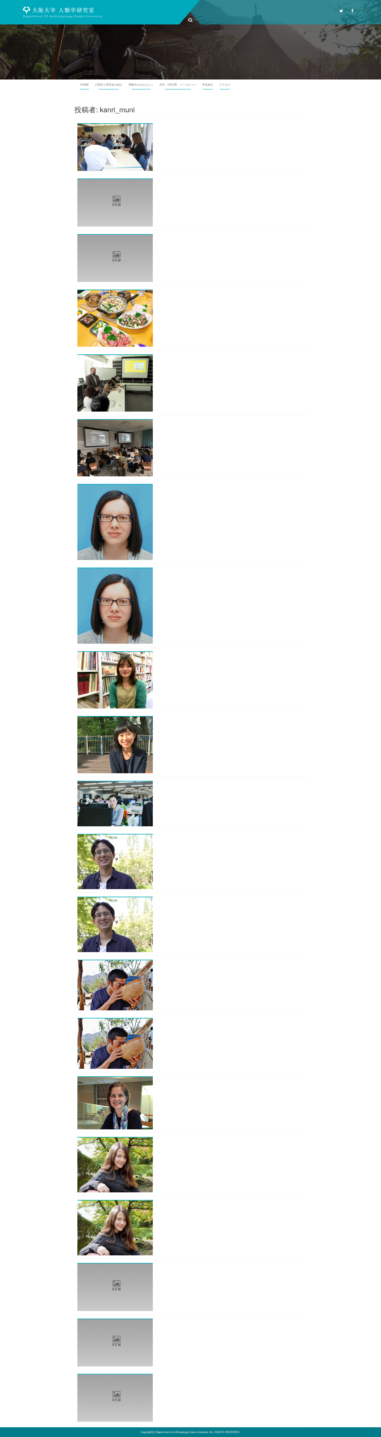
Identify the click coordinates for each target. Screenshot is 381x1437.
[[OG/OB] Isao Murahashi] (115, 985)
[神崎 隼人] (115, 258)
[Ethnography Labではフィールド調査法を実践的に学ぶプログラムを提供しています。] (115, 147)
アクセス (224, 84)
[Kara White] (115, 606)
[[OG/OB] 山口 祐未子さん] (115, 744)
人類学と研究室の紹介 (108, 84)
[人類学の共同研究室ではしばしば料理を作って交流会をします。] (115, 318)
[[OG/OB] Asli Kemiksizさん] (115, 1228)
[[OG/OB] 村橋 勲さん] (115, 1043)
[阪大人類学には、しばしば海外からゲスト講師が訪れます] (115, 383)
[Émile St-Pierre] (115, 1342)
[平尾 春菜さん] (115, 680)
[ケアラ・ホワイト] (115, 1398)
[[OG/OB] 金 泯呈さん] (115, 803)
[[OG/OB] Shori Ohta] (115, 861)
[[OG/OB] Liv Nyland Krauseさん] (115, 1103)
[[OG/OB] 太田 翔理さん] (115, 924)
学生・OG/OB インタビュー (177, 84)
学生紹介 (207, 84)
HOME (84, 84)
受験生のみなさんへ (140, 84)
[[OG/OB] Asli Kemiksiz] (115, 1165)
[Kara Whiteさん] (115, 522)
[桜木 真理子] (115, 1287)
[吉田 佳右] (115, 202)
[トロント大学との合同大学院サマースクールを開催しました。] (115, 448)
